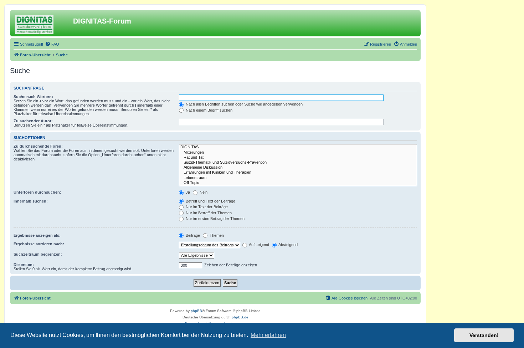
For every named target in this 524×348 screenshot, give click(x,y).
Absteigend (288, 244)
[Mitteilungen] (298, 152)
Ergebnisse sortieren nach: (39, 244)
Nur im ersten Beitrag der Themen (215, 218)
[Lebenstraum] (298, 177)
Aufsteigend (258, 244)
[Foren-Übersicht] (42, 23)
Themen (216, 235)
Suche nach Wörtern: (33, 96)
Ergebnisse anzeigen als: (37, 235)
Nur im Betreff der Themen (208, 213)
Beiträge (192, 235)
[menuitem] (52, 44)
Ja (187, 192)
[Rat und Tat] (298, 157)
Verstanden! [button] (484, 335)
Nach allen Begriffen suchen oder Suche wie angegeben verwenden (244, 104)
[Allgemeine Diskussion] (298, 167)
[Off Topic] (298, 182)
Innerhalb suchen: (31, 201)
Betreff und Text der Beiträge (210, 201)
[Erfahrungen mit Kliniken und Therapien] (298, 172)
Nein (203, 192)
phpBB (196, 311)
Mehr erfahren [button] (268, 335)
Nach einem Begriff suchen (208, 110)
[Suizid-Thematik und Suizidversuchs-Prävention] (298, 162)
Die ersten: (24, 264)
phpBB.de (240, 317)
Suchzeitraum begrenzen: (38, 254)
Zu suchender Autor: (33, 121)
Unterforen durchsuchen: (37, 192)
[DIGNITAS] (298, 147)
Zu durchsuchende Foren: (38, 146)
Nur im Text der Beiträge (206, 207)
